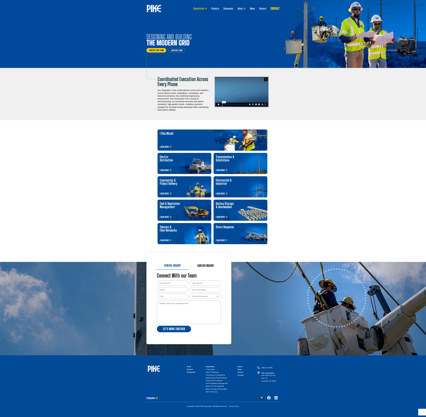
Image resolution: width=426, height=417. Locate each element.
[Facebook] (268, 397)
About (240, 8)
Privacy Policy (234, 406)
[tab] (172, 265)
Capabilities (198, 8)
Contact (275, 8)
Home (189, 366)
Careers (262, 8)
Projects (215, 8)
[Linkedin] (276, 397)
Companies (228, 8)
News (252, 8)
